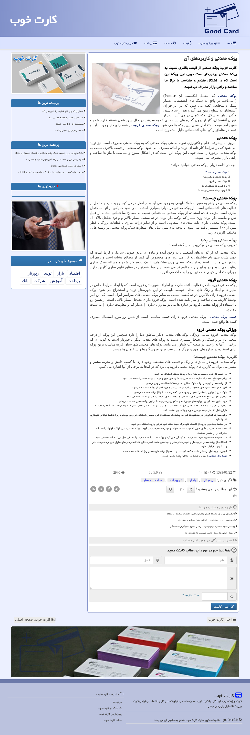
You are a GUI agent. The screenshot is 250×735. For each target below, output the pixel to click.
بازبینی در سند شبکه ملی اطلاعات (67, 165)
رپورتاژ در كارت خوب (110, 713)
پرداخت (148, 43)
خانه (230, 43)
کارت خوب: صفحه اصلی (33, 619)
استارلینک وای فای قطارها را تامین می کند (62, 111)
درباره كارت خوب (124, 43)
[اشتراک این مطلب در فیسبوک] (108, 488)
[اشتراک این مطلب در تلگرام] (116, 488)
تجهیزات (176, 480)
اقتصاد (74, 273)
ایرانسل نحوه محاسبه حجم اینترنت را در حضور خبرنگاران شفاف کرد (202, 526)
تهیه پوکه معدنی (218, 455)
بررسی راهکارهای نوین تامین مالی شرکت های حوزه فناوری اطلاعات (50, 172)
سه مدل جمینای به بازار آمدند (68, 130)
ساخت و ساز (152, 480)
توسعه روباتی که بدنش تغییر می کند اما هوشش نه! (210, 532)
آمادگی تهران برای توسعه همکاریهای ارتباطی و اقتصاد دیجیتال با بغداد (201, 513)
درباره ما (117, 701)
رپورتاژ (208, 480)
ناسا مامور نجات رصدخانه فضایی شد (66, 117)
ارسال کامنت (222, 606)
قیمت (186, 43)
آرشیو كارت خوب (208, 43)
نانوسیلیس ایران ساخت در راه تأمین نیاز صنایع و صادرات (207, 520)
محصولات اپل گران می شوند (69, 124)
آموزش (56, 281)
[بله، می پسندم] (191, 489)
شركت (39, 281)
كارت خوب (33, 19)
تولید (48, 273)
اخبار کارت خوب (220, 619)
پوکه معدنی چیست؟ (216, 172)
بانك (25, 281)
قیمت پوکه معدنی (223, 317)
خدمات (169, 43)
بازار (192, 480)
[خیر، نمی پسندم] (170, 489)
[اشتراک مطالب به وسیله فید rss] (93, 488)
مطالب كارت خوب (113, 720)
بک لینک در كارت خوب (110, 708)
